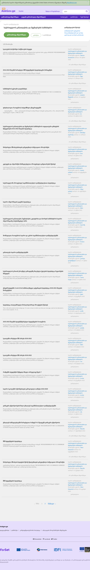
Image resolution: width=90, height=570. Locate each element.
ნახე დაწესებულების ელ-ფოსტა (73, 33)
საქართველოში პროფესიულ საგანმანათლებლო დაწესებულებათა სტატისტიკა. (29, 183)
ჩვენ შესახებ (85, 17)
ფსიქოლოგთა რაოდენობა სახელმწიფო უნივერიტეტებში (22, 107)
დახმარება (74, 17)
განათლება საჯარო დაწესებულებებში (15, 252)
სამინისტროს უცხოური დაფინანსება (15, 89)
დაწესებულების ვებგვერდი (72, 31)
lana (81, 153)
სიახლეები (64, 17)
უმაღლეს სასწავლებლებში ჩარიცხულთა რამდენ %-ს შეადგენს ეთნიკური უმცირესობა (31, 422)
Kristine (82, 241)
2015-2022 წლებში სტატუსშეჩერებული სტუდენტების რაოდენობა (24, 321)
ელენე (82, 328)
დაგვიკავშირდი (4, 530)
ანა (81, 412)
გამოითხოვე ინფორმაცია (10, 17)
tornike (82, 378)
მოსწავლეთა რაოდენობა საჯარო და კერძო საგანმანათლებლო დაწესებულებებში (30, 235)
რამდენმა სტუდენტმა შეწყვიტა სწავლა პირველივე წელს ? (22, 372)
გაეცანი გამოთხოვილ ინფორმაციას (33, 17)
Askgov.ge (8, 10)
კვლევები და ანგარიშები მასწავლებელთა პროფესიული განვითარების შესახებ (29, 164)
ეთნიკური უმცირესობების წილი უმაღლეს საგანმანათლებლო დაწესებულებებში (29, 406)
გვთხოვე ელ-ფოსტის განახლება (74, 35)
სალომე (82, 225)
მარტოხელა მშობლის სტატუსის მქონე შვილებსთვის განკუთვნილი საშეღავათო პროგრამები (34, 462)
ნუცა (81, 76)
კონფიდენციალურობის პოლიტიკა (30, 530)
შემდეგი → (52, 504)
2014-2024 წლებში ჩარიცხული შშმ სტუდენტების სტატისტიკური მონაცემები (27, 70)
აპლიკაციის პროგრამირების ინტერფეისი (54, 530)
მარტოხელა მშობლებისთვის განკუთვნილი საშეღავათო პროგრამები (26, 147)
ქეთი (81, 294)
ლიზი (81, 311)
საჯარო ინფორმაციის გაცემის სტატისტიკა (17, 202)
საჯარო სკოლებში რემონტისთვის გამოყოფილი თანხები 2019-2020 (25, 389)
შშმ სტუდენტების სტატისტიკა (12, 441)
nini (81, 361)
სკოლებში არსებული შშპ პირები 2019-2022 (17, 338)
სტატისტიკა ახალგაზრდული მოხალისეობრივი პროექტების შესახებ (25, 305)
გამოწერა (36, 35)
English (21, 11)
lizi (81, 114)
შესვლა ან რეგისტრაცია (53, 11)
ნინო (81, 208)
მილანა (82, 428)
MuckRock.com (72, 2)
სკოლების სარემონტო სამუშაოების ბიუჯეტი (17, 49)
